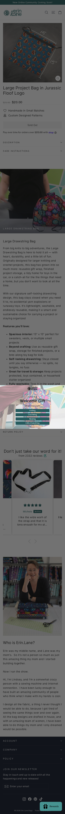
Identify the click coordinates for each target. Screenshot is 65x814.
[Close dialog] (63, 387)
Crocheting (32, 415)
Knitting (32, 410)
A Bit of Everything (32, 423)
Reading (32, 419)
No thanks (32, 427)
